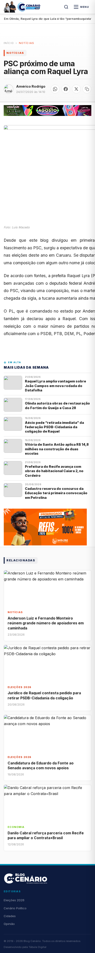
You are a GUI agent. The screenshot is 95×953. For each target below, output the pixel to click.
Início (9, 43)
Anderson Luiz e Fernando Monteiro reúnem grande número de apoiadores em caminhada (46, 623)
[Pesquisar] (66, 6)
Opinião (9, 924)
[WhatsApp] (55, 89)
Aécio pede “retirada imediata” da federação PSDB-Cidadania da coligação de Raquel (54, 427)
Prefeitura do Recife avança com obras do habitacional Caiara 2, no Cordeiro (54, 471)
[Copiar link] (87, 89)
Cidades (10, 916)
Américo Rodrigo (30, 86)
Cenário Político (15, 908)
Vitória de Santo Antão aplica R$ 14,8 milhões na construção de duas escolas (57, 448)
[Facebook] (65, 89)
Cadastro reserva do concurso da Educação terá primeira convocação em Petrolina (56, 493)
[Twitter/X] (76, 89)
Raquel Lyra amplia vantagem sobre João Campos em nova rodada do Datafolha (55, 385)
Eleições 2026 (14, 900)
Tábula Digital (37, 947)
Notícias (26, 43)
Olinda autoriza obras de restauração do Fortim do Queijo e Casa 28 (57, 405)
